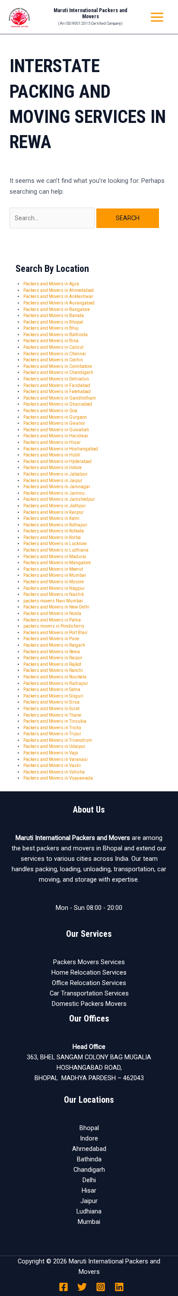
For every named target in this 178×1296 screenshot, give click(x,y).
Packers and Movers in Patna (52, 620)
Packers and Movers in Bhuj (51, 328)
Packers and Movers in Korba (52, 537)
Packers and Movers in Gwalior (54, 423)
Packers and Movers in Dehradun (56, 379)
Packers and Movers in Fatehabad (57, 391)
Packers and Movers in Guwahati (56, 429)
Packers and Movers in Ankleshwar (58, 296)
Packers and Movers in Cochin (53, 359)
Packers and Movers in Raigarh (54, 645)
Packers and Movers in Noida (52, 613)
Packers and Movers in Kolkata (53, 531)
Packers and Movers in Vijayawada (58, 778)
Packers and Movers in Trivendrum (57, 740)
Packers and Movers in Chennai (54, 353)
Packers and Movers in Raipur (53, 657)
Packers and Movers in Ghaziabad (57, 404)
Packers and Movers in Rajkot (52, 664)
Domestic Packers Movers (89, 1004)
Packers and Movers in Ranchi (53, 670)
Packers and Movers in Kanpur (53, 512)
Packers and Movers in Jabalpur (55, 474)
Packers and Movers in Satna (51, 689)
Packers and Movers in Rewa (51, 651)
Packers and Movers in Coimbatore (57, 366)
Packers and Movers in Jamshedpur (59, 499)
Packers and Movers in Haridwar (56, 435)
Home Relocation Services (89, 972)
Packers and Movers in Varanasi (55, 759)
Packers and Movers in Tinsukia (54, 721)
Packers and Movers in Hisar (52, 442)
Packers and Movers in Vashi (52, 765)
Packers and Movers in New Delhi (56, 607)
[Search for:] (53, 218)
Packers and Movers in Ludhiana (56, 550)
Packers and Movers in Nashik (53, 594)
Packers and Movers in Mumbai (54, 575)
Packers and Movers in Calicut (53, 347)
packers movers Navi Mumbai (53, 600)
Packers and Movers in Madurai (54, 556)
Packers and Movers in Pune (51, 638)
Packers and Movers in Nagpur (54, 588)
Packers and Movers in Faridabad (56, 385)
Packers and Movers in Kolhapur (55, 524)
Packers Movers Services (89, 962)
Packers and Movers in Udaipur (54, 746)
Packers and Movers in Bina (51, 340)
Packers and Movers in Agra (51, 283)
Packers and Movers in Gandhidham (59, 398)
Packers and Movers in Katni (51, 518)
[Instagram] (100, 1287)
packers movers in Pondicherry (53, 626)
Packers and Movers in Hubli (51, 455)
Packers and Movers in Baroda (53, 315)
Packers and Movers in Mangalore (57, 562)
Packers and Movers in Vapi (50, 752)
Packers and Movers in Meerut (53, 569)
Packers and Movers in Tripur (52, 733)
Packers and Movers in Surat (51, 708)
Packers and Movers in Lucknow (55, 543)
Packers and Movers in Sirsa (51, 702)
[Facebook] (63, 1287)
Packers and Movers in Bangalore (56, 309)
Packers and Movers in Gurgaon (55, 417)
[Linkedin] (119, 1287)
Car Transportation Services (89, 993)
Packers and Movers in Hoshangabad (60, 448)
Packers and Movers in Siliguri (53, 696)
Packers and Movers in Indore (52, 467)
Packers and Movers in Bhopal (53, 322)
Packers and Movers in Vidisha (54, 772)
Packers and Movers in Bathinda (55, 334)
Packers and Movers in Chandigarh (58, 372)
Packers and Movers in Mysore (53, 581)
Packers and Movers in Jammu (54, 493)
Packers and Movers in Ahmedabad (58, 290)
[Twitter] (82, 1287)
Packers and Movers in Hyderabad (57, 461)
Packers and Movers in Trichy (52, 727)
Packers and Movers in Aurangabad (59, 303)
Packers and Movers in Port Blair (55, 632)
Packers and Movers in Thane (52, 715)
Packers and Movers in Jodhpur (54, 505)
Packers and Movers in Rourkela (54, 676)
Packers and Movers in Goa (50, 410)
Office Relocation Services (89, 983)
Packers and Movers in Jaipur (53, 480)
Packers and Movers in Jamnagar (56, 486)
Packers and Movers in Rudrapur (55, 683)
